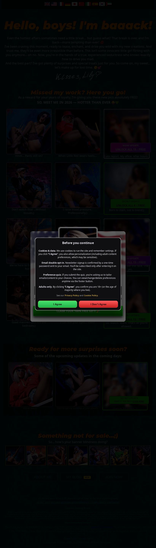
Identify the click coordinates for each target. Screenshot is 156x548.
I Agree (57, 304)
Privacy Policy (72, 295)
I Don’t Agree (99, 304)
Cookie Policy (91, 295)
